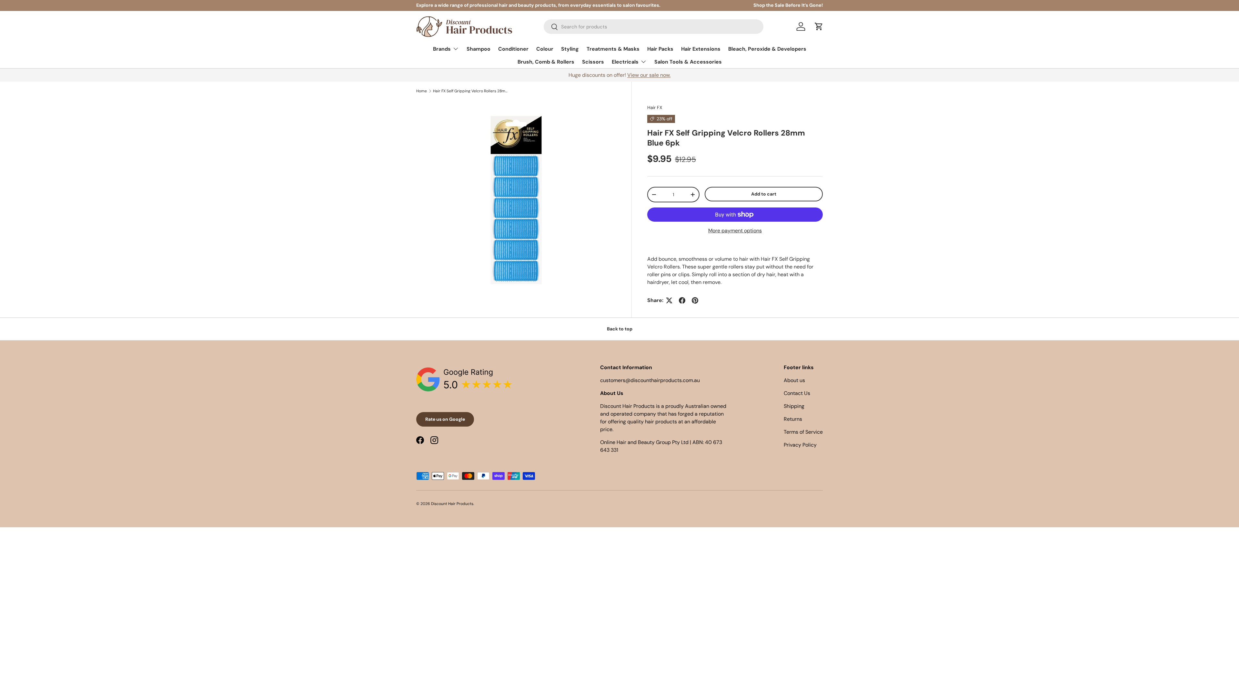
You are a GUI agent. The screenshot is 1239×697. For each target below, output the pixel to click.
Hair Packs (660, 48)
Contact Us (797, 393)
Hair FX (654, 107)
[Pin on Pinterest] (695, 300)
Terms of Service (803, 432)
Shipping (794, 406)
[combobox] (653, 26)
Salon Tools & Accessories (688, 61)
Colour (544, 48)
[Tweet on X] (669, 300)
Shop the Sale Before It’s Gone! (788, 5)
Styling (570, 48)
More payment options (735, 230)
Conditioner (513, 48)
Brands (442, 48)
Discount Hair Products (452, 503)
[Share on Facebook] (682, 300)
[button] (819, 26)
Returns (793, 419)
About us (794, 380)
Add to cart (763, 194)
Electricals (625, 61)
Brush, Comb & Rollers (546, 61)
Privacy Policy (800, 444)
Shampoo (478, 48)
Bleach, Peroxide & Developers (767, 48)
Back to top (619, 329)
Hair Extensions (700, 48)
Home (421, 91)
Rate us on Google (445, 419)
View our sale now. (648, 75)
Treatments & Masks (613, 48)
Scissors (593, 61)
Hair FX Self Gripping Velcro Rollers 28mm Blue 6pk (471, 91)
